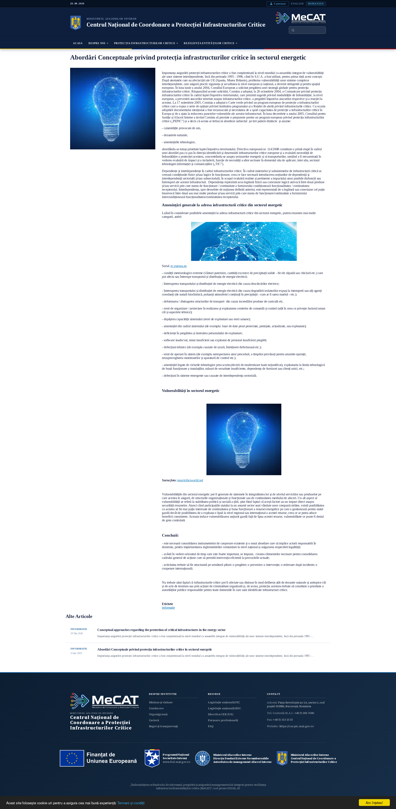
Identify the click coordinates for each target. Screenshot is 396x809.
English (297, 3)
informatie (168, 607)
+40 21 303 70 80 (304, 713)
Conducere (156, 708)
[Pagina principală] (75, 23)
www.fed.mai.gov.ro (176, 762)
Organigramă (158, 714)
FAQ (211, 726)
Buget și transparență (163, 726)
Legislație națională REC (224, 708)
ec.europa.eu (179, 266)
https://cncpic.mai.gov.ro (296, 726)
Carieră (154, 720)
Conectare (280, 3)
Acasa (78, 43)
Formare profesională (223, 720)
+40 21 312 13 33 (282, 720)
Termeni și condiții (131, 802)
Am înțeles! (374, 802)
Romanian (316, 3)
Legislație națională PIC (224, 702)
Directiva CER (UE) (220, 714)
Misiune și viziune (161, 702)
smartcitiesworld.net (190, 480)
